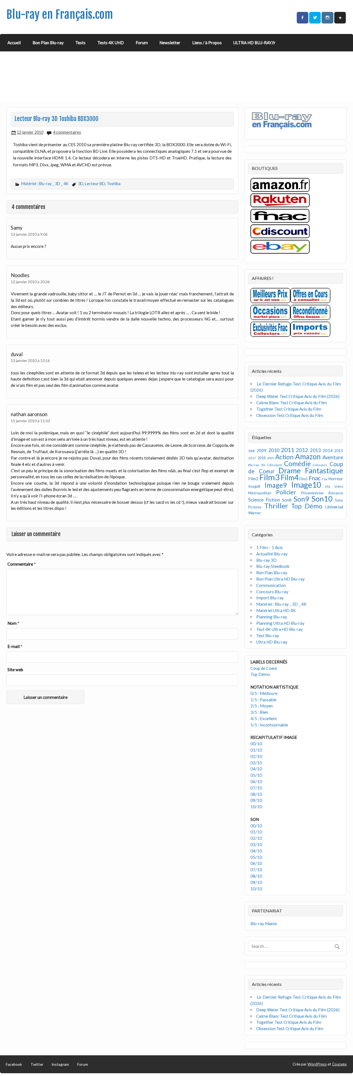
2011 (287, 450)
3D (80, 183)
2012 (302, 450)
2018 (261, 458)
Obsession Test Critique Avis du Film (289, 415)
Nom (13, 623)
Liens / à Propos (207, 42)
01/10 (256, 749)
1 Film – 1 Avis (269, 547)
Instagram (60, 1064)
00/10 (256, 743)
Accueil (14, 42)
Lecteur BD (95, 183)
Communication (271, 585)
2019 (270, 458)
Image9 (275, 485)
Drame (290, 470)
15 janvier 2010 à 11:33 (30, 420)
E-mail (14, 646)
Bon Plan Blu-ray (48, 42)
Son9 (301, 499)
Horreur (335, 478)
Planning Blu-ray (271, 616)
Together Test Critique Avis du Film (288, 408)
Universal (334, 506)
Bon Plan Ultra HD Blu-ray (280, 578)
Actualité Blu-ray (272, 553)
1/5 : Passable (263, 699)
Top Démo (307, 506)
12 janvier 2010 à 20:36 (30, 281)
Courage (339, 1064)
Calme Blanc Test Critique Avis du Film (291, 402)
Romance (335, 493)
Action (284, 457)
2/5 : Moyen (261, 705)
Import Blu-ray (270, 597)
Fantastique (324, 470)
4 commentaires (67, 132)
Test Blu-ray (267, 635)
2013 (315, 450)
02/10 (256, 756)
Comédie (297, 464)
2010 (273, 450)
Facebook (14, 1064)
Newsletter (169, 42)
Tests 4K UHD (110, 42)
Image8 (254, 486)
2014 (328, 450)
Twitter (37, 1064)
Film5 (303, 479)
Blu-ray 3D (256, 465)
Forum (142, 42)
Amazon (308, 456)
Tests (80, 42)
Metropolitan (259, 492)
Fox (324, 479)
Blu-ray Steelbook (273, 566)
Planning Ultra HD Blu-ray (280, 623)
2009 (261, 450)
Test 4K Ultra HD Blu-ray (279, 629)
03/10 (256, 762)
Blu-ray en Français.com (59, 14)
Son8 (287, 499)
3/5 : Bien (259, 712)
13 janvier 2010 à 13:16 (30, 360)
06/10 (256, 781)
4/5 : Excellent (263, 718)
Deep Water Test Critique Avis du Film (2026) (297, 396)
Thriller (276, 506)
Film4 (289, 477)
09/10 (256, 800)
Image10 (306, 484)
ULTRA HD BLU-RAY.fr (254, 42)
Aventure (332, 457)
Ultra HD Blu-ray (271, 641)
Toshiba (114, 183)
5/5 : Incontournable (269, 724)
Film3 (269, 477)
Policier (286, 492)
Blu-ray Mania (263, 923)
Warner (254, 512)
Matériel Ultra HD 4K (276, 610)
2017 (252, 458)
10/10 (256, 806)
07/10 (256, 787)
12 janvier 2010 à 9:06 (29, 234)
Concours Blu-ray (272, 591)
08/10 (256, 794)
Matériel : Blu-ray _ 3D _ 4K (44, 183)
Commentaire (21, 563)
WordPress (317, 1064)
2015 (338, 450)
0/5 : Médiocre (263, 693)
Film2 (253, 478)
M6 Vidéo (334, 486)
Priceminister (312, 492)
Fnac (315, 478)
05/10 (256, 775)
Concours (320, 465)
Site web (15, 669)
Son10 (322, 498)
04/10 (256, 768)
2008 (251, 451)
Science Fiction (264, 500)
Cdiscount (274, 465)
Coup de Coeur (263, 668)
